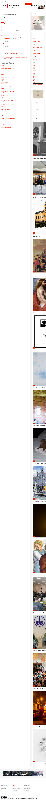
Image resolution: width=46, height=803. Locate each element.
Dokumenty (18, 780)
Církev (13, 780)
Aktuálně (3, 780)
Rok (2, 19)
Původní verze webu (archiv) (17, 787)
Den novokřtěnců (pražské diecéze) (8, 100)
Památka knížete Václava (6, 123)
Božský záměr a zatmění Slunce (39, 539)
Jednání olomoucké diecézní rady (8, 77)
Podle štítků (15, 790)
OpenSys (35, 798)
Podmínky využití (4, 787)
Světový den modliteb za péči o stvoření (9, 73)
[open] (2, 1)
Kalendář (14, 785)
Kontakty (24, 780)
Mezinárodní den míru (5, 109)
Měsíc (2, 20)
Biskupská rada (4, 82)
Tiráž (2, 790)
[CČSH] (10, 6)
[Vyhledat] (1, 25)
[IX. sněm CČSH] (38, 93)
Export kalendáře (27, 788)
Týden (2, 22)
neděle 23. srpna (34, 5)
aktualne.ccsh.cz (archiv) (17, 788)
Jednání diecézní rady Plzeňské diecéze (9, 104)
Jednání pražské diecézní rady (7, 68)
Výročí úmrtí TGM (4, 95)
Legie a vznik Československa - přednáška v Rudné (16, 45)
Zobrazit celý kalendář (38, 84)
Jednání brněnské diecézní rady (7, 91)
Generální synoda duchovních (7, 114)
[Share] (40, 1)
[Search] (43, 1)
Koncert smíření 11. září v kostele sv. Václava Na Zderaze (17, 40)
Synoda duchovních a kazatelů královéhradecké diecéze (12, 132)
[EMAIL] (4, 17)
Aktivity (8, 780)
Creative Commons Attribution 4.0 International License (21, 798)
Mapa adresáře (26, 790)
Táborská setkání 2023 (13, 50)
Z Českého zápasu (27, 787)
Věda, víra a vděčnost (37, 236)
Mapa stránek (3, 788)
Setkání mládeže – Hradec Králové (8, 118)
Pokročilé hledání (4, 785)
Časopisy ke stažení (27, 785)
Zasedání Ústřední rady (6, 86)
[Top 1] (23, 773)
